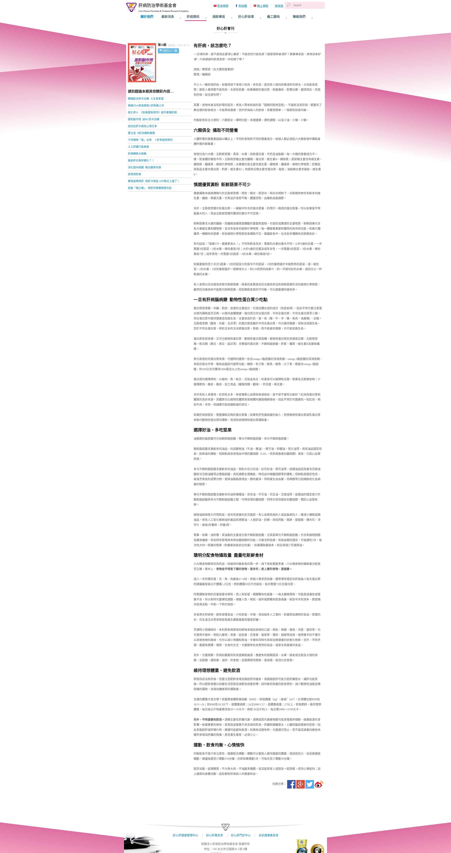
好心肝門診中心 (241, 835)
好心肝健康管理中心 (185, 835)
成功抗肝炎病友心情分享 (142, 126)
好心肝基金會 (214, 835)
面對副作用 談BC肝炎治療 (143, 119)
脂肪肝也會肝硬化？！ (141, 160)
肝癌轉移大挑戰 (137, 153)
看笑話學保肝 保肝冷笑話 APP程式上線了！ (154, 181)
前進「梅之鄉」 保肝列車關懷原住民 (150, 188)
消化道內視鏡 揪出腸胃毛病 (145, 167)
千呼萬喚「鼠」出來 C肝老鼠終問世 (150, 139)
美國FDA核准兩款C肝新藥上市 (146, 105)
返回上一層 (170, 50)
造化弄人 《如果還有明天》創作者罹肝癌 (152, 112)
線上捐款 (262, 5)
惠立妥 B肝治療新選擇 (141, 133)
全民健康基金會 (268, 835)
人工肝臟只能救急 (138, 146)
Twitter (309, 784)
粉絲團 (243, 5)
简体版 (279, 5)
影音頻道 (222, 5)
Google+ (300, 784)
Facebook (291, 784)
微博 (319, 784)
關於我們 (147, 16)
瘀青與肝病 (139, 174)
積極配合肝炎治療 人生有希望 (146, 98)
